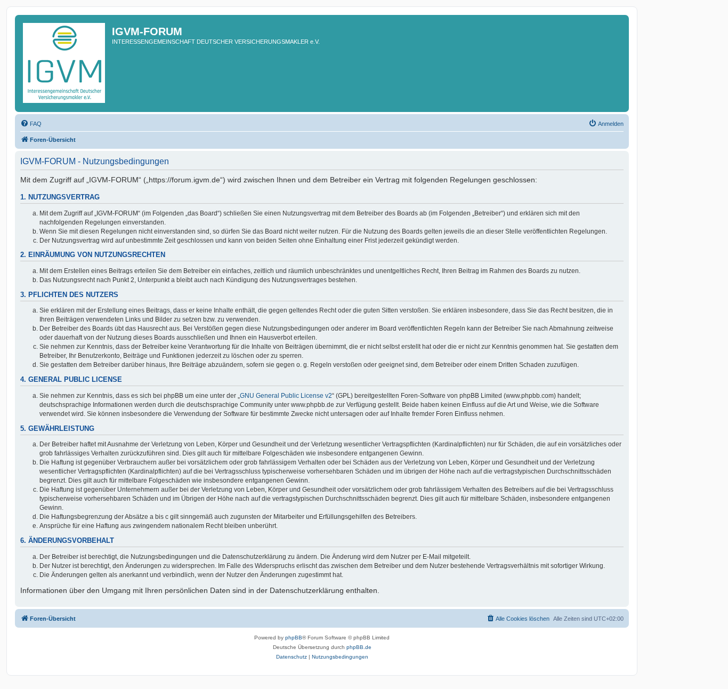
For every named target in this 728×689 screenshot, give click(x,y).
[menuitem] (31, 123)
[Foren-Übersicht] (65, 63)
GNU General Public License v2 (286, 395)
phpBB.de (358, 647)
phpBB (293, 637)
